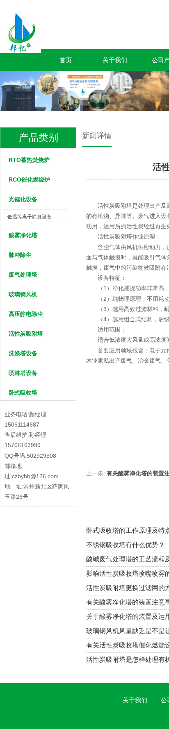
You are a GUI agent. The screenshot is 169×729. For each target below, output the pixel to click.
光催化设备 (23, 199)
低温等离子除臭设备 (29, 217)
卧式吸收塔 (23, 392)
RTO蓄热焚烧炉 (29, 160)
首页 (65, 60)
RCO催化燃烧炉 (29, 179)
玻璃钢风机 (23, 294)
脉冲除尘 (20, 255)
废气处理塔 (23, 274)
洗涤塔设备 (23, 353)
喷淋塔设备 (23, 373)
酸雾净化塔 (23, 235)
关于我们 (115, 60)
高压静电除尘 (26, 314)
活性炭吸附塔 (26, 333)
